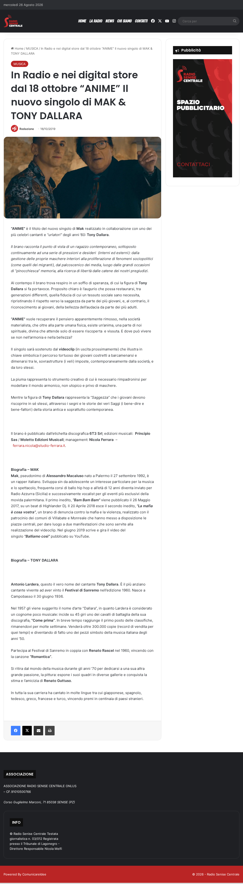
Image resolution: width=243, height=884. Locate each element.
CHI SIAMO (124, 20)
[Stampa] (50, 730)
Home (18, 48)
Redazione (26, 129)
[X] (27, 730)
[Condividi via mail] (38, 730)
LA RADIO (95, 20)
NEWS (110, 20)
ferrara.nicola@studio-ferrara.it (39, 445)
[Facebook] (15, 730)
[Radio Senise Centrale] (13, 21)
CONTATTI (141, 20)
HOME (82, 20)
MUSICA (32, 48)
